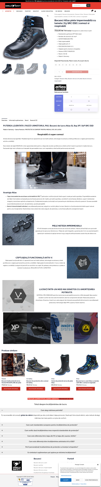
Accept (65, 480)
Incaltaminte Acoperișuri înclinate (44, 472)
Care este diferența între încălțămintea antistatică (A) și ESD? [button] (52, 441)
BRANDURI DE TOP (66, 399)
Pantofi (28, 11)
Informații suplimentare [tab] (16, 120)
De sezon (59, 11)
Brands (67, 11)
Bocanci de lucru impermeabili (43, 467)
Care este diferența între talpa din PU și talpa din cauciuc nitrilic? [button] (51, 436)
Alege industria (47, 11)
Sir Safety (29, 379)
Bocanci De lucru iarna (40, 470)
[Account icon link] (95, 11)
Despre (53, 477)
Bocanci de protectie (68, 14)
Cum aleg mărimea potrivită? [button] (52, 410)
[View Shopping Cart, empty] (91, 11)
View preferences (91, 480)
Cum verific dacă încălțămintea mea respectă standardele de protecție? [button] (52, 430)
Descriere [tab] (4, 120)
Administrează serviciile (66, 475)
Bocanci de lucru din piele (75, 78)
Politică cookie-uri (76, 483)
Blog (57, 477)
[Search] (88, 5)
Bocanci (19, 11)
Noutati (36, 11)
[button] (98, 464)
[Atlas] (60, 87)
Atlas (52, 379)
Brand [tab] (26, 120)
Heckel (4, 379)
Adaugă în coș (77, 71)
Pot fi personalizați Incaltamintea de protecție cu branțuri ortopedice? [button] (51, 447)
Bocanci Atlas (79, 14)
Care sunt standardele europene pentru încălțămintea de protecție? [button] (51, 425)
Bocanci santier (38, 465)
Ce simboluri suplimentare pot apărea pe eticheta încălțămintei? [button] (51, 452)
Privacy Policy (83, 483)
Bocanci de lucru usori (40, 462)
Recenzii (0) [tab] (33, 120)
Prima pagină (58, 14)
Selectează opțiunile (11, 388)
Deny (78, 480)
